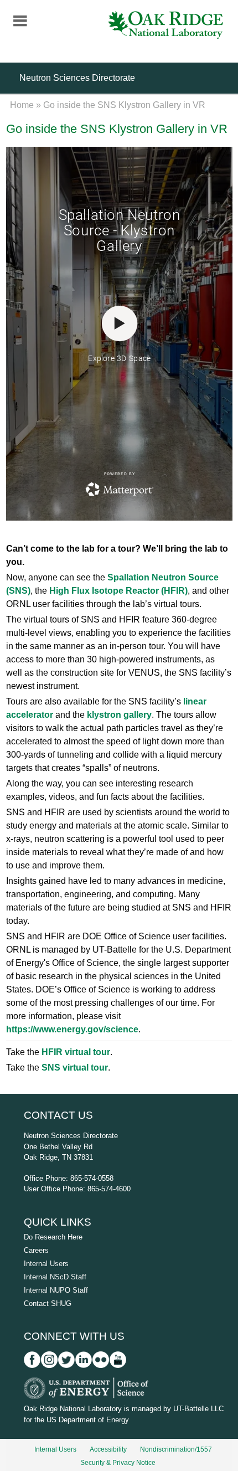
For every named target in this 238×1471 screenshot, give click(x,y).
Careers (36, 1250)
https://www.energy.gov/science (72, 1029)
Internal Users (46, 1263)
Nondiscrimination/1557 (176, 1449)
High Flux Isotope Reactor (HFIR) (118, 590)
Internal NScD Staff (55, 1277)
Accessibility (108, 1449)
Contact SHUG (47, 1303)
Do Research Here (53, 1237)
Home (22, 105)
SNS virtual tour (75, 1067)
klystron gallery (119, 714)
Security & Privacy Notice (118, 1463)
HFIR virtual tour (76, 1052)
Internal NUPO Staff (56, 1290)
